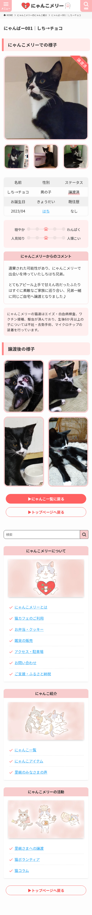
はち (46, 211)
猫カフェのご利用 (29, 618)
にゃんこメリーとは (31, 607)
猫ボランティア (27, 859)
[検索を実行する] (84, 534)
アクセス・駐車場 (29, 651)
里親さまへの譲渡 (29, 848)
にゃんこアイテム (29, 761)
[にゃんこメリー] (46, 6)
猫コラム (22, 870)
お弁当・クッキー (29, 629)
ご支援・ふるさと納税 (33, 673)
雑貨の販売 (24, 640)
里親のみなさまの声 (31, 772)
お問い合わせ (25, 662)
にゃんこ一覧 (25, 749)
